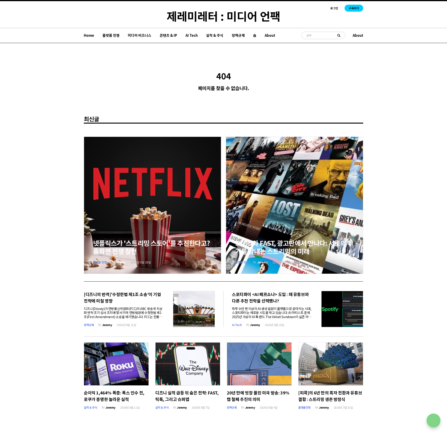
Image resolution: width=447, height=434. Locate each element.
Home (89, 35)
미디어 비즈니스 (139, 35)
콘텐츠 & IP (168, 35)
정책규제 (238, 35)
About (270, 35)
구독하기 (354, 8)
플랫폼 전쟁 (110, 35)
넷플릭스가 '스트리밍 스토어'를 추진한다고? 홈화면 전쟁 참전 (151, 247)
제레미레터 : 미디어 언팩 (223, 15)
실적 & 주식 (214, 35)
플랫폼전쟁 (304, 407)
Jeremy (120, 262)
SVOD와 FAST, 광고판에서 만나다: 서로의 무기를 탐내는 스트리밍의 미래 (294, 247)
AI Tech (192, 35)
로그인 (334, 8)
